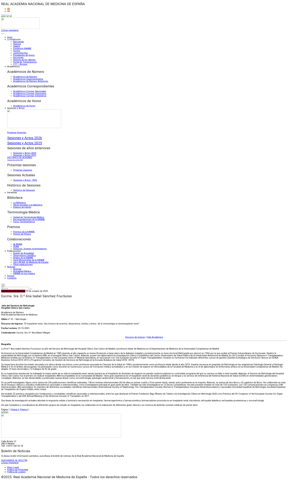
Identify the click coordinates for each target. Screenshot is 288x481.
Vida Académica (155, 337)
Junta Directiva (20, 53)
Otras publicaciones (23, 264)
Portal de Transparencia (25, 62)
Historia (17, 44)
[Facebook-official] (2, 16)
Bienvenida (18, 41)
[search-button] (31, 289)
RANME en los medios (24, 273)
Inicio (9, 37)
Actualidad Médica (22, 271)
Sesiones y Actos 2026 (24, 138)
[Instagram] (8, 16)
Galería (16, 46)
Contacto (11, 278)
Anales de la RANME (23, 257)
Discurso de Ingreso (135, 337)
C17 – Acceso (20, 64)
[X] (5, 16)
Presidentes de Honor (24, 55)
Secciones (18, 57)
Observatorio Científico (24, 255)
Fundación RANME (22, 48)
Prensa (10, 275)
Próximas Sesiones (16, 132)
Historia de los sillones (24, 59)
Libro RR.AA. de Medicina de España (30, 262)
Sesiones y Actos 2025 (24, 143)
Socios (16, 50)
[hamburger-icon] (2, 33)
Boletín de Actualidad (23, 253)
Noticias (11, 266)
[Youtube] (11, 16)
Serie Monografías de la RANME (29, 260)
